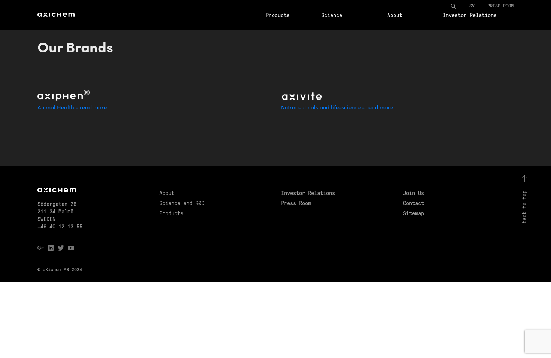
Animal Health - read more (72, 108)
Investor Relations (470, 15)
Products (278, 15)
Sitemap (413, 213)
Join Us (413, 193)
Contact (413, 203)
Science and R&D (181, 203)
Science (331, 15)
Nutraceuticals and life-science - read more (337, 108)
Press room (500, 5)
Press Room (296, 203)
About (394, 15)
